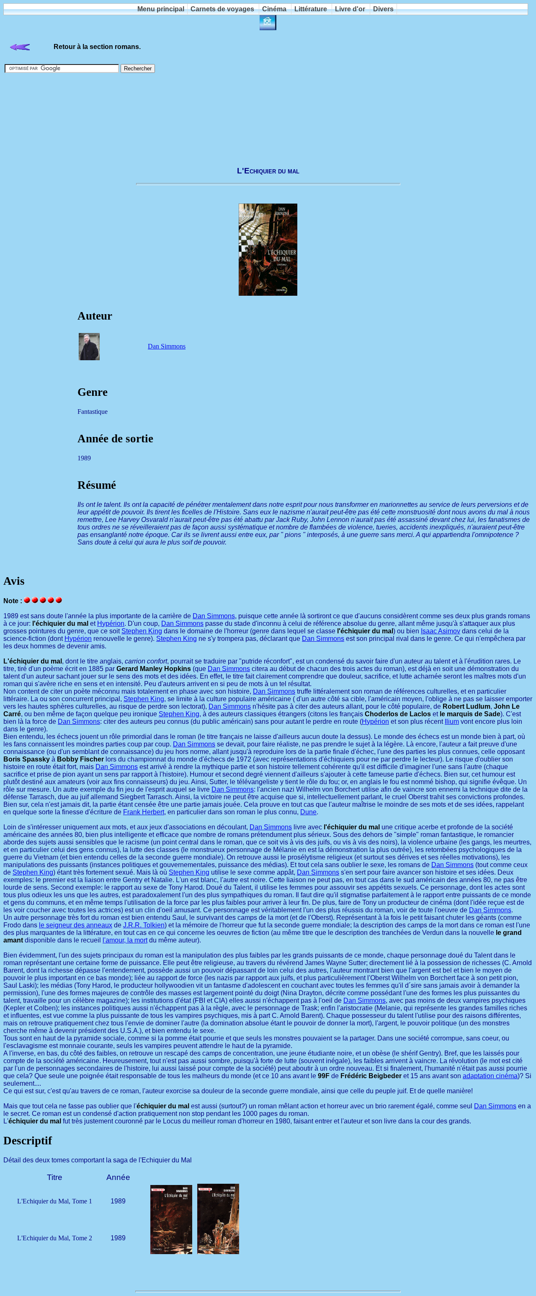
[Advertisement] (268, 115)
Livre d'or (350, 9)
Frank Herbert (143, 812)
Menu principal (160, 9)
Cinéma (274, 9)
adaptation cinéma (490, 1075)
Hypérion (110, 623)
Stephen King (141, 631)
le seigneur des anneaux (75, 925)
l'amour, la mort (125, 940)
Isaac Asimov (440, 631)
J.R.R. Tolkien (144, 925)
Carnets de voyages (222, 9)
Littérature (310, 9)
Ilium (452, 721)
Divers (383, 9)
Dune (308, 812)
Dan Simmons (167, 346)
